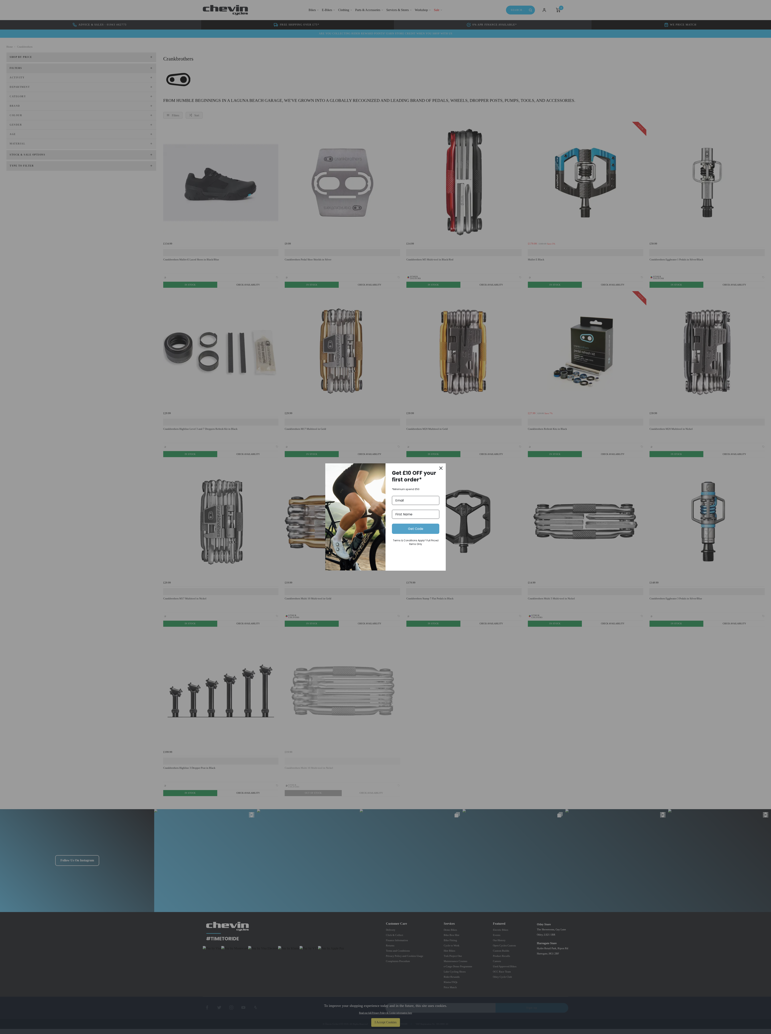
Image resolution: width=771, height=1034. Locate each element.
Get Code (415, 528)
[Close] (441, 468)
